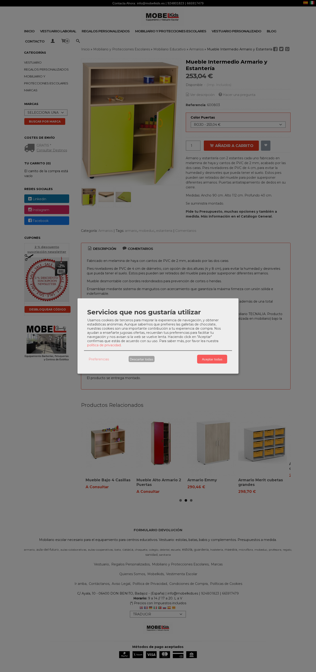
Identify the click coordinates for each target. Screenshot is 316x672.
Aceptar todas (212, 359)
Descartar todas (141, 359)
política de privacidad (104, 345)
